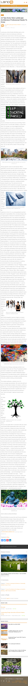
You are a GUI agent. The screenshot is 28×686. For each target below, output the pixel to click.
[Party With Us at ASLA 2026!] (4, 628)
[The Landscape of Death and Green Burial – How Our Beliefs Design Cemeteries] (14, 563)
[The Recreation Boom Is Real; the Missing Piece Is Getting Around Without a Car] (4, 654)
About (26, 683)
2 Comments (7, 27)
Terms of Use (14, 682)
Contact (8, 682)
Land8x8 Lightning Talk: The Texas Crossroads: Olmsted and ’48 (15, 631)
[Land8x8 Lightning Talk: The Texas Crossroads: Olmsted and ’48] (4, 635)
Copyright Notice (18, 680)
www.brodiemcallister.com (8, 531)
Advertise (25, 680)
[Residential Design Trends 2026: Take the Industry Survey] (4, 641)
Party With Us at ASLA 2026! (14, 624)
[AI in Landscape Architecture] (4, 648)
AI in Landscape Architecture (14, 643)
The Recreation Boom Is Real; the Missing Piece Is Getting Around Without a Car (17, 651)
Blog (8, 537)
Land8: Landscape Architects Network (13, 24)
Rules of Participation (23, 682)
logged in (8, 598)
